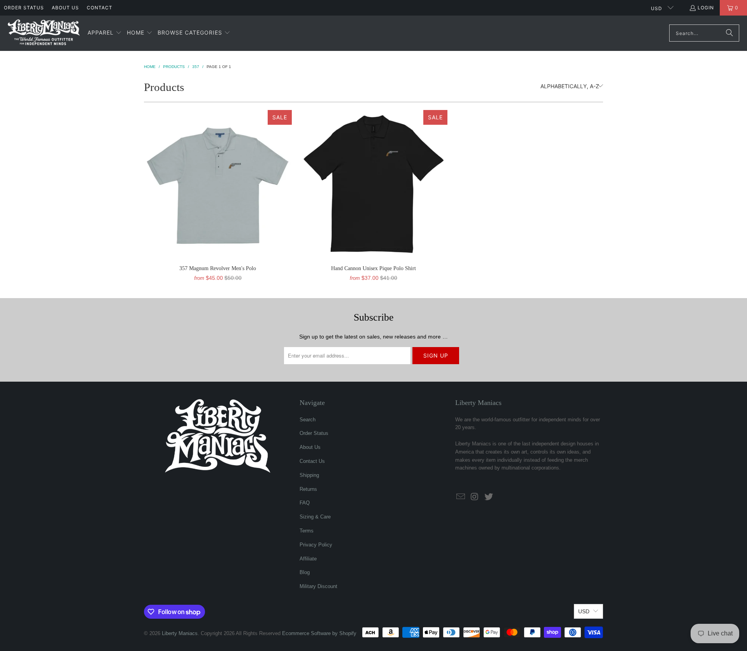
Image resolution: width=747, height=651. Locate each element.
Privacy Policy (316, 545)
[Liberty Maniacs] (44, 33)
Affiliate (308, 559)
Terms (307, 531)
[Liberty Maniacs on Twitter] (488, 497)
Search (308, 419)
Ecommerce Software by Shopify (319, 633)
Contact (99, 7)
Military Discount (318, 586)
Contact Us (312, 461)
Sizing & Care (315, 517)
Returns (308, 489)
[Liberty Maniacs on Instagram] (475, 497)
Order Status (24, 7)
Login (706, 7)
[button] (105, 33)
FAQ (305, 503)
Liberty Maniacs (180, 633)
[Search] (729, 33)
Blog (305, 572)
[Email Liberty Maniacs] (461, 497)
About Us (65, 7)
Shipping (309, 475)
